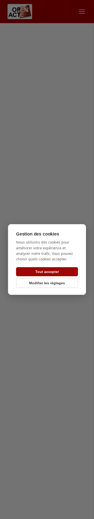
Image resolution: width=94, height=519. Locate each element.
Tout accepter (47, 272)
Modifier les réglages (47, 283)
